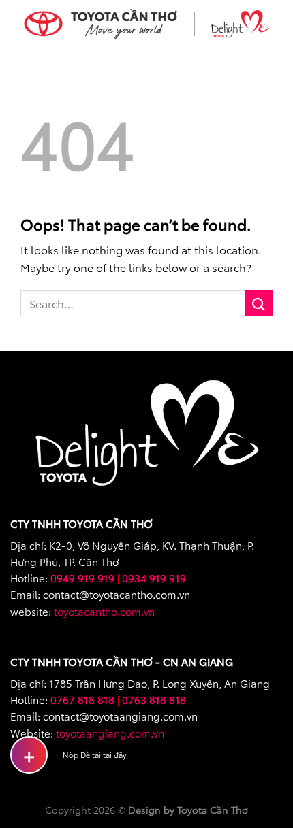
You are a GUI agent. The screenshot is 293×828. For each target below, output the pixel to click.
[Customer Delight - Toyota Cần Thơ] (146, 23)
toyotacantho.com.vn (104, 610)
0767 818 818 (82, 699)
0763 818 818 (154, 699)
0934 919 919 (154, 577)
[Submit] (259, 303)
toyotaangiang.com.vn (110, 732)
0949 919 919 (82, 577)
